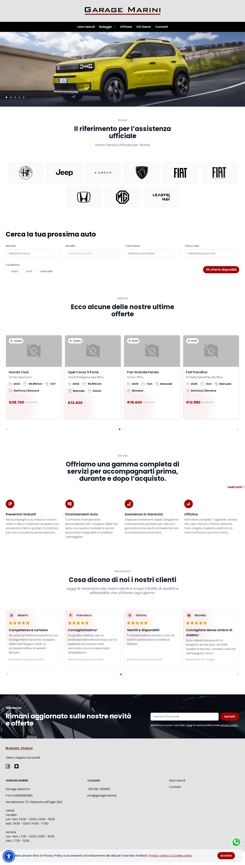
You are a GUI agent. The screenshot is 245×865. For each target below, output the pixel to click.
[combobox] (33, 253)
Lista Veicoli (86, 27)
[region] (122, 382)
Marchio (11, 246)
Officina (126, 27)
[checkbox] (7, 271)
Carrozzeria (132, 246)
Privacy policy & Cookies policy (170, 856)
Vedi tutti (235, 487)
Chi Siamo (143, 27)
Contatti (161, 27)
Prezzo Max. (192, 246)
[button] (9, 856)
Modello (70, 246)
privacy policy (229, 725)
